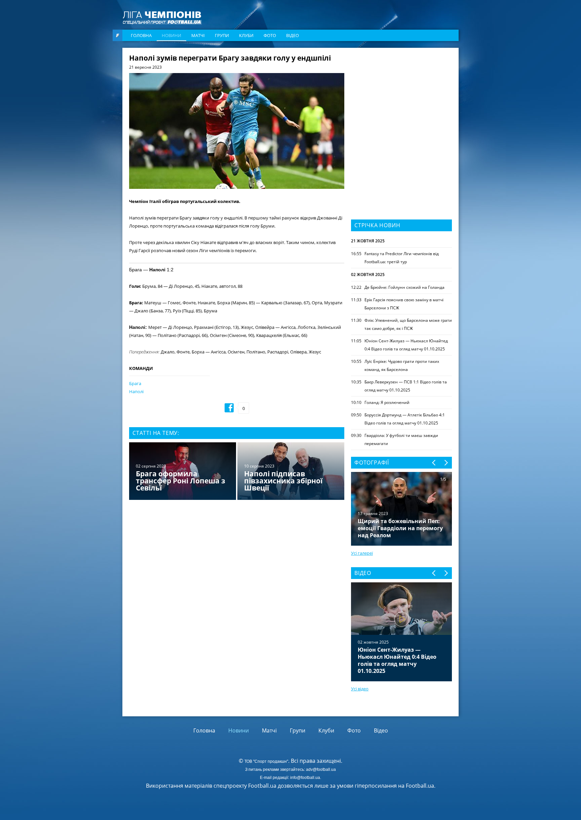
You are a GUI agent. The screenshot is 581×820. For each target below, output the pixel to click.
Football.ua (420, 785)
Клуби (246, 35)
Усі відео (360, 689)
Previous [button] (434, 463)
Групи (222, 35)
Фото (270, 35)
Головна (141, 35)
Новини (171, 35)
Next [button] (446, 463)
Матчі (198, 35)
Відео (292, 35)
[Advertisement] (401, 97)
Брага (135, 383)
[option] (236, 471)
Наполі (136, 391)
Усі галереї (362, 553)
